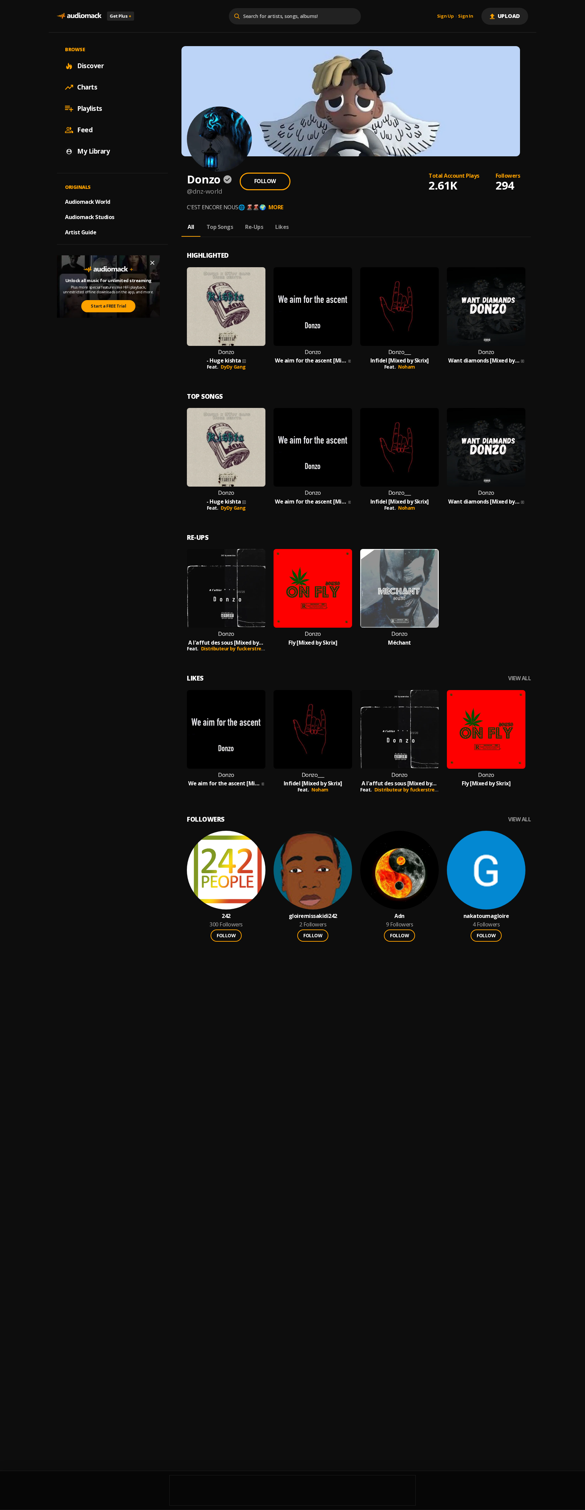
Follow (265, 181)
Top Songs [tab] (220, 227)
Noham (406, 367)
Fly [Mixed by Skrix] (312, 642)
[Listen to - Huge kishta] (226, 306)
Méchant (399, 642)
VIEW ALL (519, 678)
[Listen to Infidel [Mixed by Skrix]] (399, 306)
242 (226, 916)
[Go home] (79, 16)
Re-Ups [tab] (254, 227)
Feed (84, 129)
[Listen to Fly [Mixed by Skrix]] (313, 588)
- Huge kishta (224, 360)
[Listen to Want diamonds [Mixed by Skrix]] (486, 306)
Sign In (465, 16)
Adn (399, 916)
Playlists (89, 108)
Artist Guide (80, 232)
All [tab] (191, 227)
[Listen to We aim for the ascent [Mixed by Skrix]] (313, 306)
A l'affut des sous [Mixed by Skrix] (226, 642)
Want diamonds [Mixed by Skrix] (484, 360)
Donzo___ (399, 352)
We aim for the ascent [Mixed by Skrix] (311, 360)
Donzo (226, 352)
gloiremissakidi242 (313, 916)
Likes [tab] (282, 227)
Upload (509, 16)
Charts (87, 87)
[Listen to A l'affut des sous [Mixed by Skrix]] (226, 588)
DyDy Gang (233, 367)
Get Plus (120, 16)
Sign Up (445, 16)
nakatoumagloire (486, 916)
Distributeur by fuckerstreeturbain (241, 648)
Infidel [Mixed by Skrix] (399, 360)
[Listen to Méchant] (399, 588)
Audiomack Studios (89, 217)
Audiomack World (87, 201)
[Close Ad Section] (152, 262)
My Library (93, 151)
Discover (90, 65)
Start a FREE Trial (108, 306)
